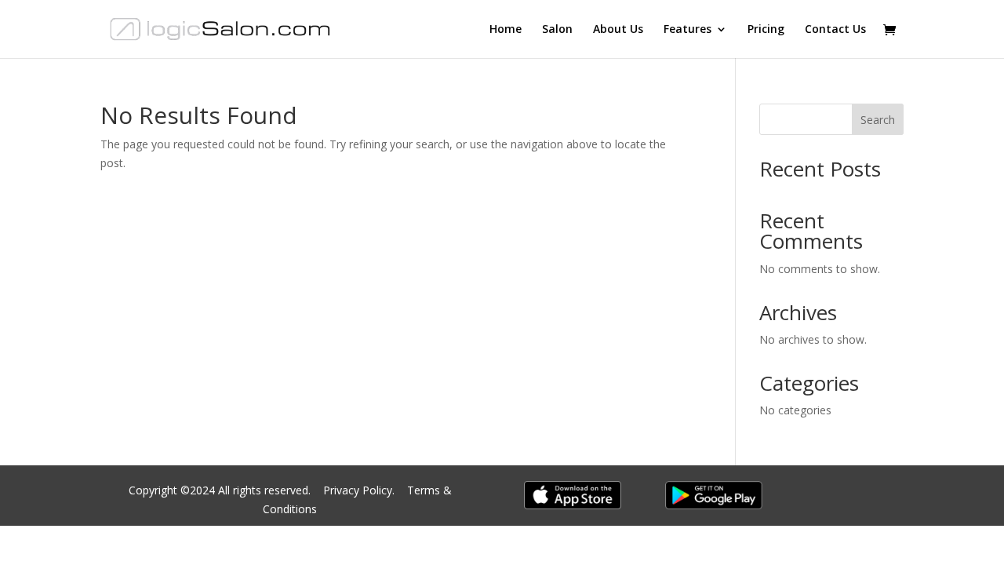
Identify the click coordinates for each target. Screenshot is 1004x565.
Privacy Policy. (360, 490)
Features (687, 30)
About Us (618, 30)
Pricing (766, 30)
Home (505, 30)
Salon (557, 30)
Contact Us (835, 30)
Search (877, 119)
